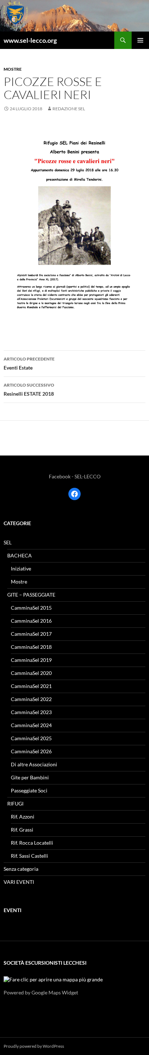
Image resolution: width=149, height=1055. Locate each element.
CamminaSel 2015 (31, 608)
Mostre (13, 69)
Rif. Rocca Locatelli (32, 843)
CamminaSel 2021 (31, 686)
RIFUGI (15, 803)
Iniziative (21, 568)
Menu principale (140, 40)
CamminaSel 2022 (31, 699)
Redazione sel (68, 108)
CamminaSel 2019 (31, 660)
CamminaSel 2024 (31, 725)
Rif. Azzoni (22, 816)
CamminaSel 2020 (31, 673)
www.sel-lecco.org (30, 40)
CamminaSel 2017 (31, 634)
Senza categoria (21, 869)
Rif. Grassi (22, 830)
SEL (8, 542)
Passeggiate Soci (29, 790)
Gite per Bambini (30, 777)
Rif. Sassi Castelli (29, 856)
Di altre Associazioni (34, 764)
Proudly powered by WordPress (34, 1046)
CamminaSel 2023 (31, 712)
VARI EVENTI (19, 882)
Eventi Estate (29, 363)
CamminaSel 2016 (31, 621)
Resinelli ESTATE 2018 (29, 389)
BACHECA (19, 555)
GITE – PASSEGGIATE (31, 595)
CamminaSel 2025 (31, 738)
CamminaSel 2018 (31, 647)
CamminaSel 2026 (31, 751)
